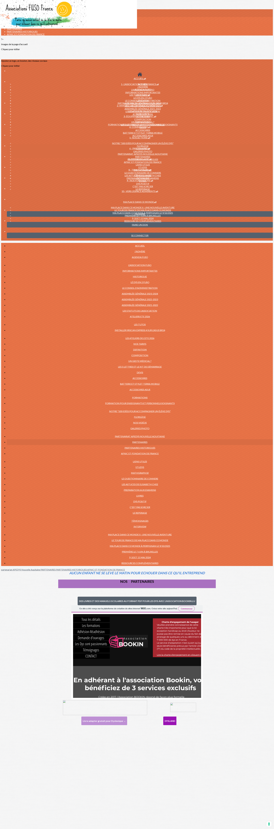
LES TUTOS (143, 100)
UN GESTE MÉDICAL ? (139, 361)
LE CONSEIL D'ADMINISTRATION (140, 288)
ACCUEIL (140, 245)
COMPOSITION (142, 119)
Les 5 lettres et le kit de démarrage (140, 366)
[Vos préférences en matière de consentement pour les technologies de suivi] (269, 824)
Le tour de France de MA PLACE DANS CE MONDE (142, 210)
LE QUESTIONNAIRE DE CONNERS (142, 172)
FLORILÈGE (143, 146)
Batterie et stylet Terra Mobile (143, 132)
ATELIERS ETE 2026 (140, 316)
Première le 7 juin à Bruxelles (143, 215)
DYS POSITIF (142, 183)
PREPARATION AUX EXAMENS (140, 490)
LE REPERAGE (143, 189)
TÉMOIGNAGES (142, 175)
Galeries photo (142, 151)
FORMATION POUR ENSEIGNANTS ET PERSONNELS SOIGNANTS (143, 124)
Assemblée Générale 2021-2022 (143, 108)
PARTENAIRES (14, 28)
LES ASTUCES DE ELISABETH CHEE (140, 484)
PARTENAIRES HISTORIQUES (22, 31)
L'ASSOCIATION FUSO (142, 89)
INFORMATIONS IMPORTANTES (142, 92)
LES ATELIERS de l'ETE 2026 (142, 111)
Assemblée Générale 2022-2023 (140, 299)
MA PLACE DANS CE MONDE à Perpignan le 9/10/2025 (140, 546)
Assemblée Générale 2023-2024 (140, 293)
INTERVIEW (142, 178)
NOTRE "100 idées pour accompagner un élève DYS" (143, 143)
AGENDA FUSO (140, 257)
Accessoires (142, 130)
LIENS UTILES (143, 164)
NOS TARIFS (142, 113)
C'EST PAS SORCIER (143, 186)
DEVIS (140, 372)
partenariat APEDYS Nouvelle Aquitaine (143, 154)
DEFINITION (140, 349)
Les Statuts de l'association (140, 310)
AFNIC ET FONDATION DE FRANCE (26, 34)
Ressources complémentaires (142, 221)
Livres (140, 495)
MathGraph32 (140, 473)
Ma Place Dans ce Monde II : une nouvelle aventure (143, 207)
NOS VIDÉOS (140, 422)
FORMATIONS (142, 121)
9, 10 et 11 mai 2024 (143, 218)
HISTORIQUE (140, 276)
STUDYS (142, 167)
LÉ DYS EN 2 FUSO (142, 97)
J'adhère (142, 86)
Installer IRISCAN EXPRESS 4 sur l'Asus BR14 (143, 103)
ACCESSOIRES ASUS (142, 135)
